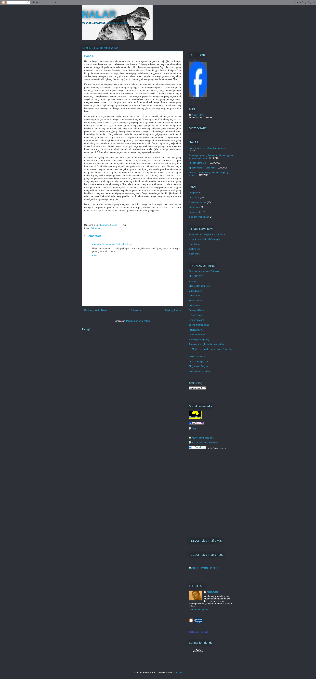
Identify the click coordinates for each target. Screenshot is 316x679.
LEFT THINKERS (197, 334)
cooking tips (194, 249)
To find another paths (199, 325)
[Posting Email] (124, 225)
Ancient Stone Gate (198, 163)
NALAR (99, 14)
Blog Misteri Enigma (198, 366)
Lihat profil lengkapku (199, 609)
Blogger (178, 672)
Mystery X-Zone (196, 320)
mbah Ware (194, 254)
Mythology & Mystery (199, 339)
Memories (193, 281)
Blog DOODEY (196, 276)
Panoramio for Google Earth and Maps (207, 234)
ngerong (96, 244)
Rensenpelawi (195, 300)
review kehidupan (197, 356)
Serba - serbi (195, 212)
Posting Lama (173, 310)
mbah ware (212, 592)
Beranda (136, 310)
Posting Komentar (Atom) (138, 321)
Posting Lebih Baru (95, 310)
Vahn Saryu (194, 295)
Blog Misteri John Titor (199, 286)
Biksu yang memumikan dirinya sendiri (207, 148)
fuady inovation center (199, 371)
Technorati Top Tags (198, 632)
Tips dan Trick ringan (199, 217)
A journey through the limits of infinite (206, 344)
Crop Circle (194, 197)
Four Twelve (194, 244)
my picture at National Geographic (205, 239)
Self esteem (96, 228)
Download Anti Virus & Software (204, 271)
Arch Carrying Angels (199, 361)
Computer (193, 192)
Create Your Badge (196, 98)
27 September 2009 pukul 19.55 (117, 244)
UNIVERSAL (195, 305)
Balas (95, 255)
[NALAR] (196, 424)
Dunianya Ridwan (197, 310)
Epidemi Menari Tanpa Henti (202, 168)
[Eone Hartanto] (198, 96)
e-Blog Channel (196, 315)
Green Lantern (195, 291)
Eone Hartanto (194, 61)
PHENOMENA (196, 330)
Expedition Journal (197, 202)
